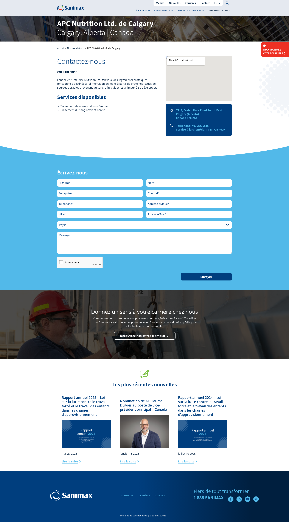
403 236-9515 (200, 126)
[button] (218, 3)
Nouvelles (127, 495)
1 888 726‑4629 (215, 129)
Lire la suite (70, 461)
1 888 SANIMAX (209, 498)
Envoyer (206, 277)
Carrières (144, 495)
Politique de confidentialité (133, 515)
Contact (160, 495)
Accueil (61, 48)
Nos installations (75, 48)
